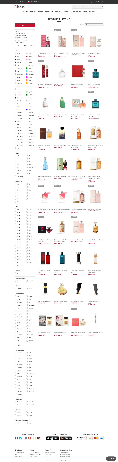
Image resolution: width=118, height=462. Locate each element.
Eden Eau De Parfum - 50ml (61, 115)
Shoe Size (19, 181)
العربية (91, 2)
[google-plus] (29, 438)
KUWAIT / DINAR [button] (35, 1)
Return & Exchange (34, 452)
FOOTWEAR (49, 12)
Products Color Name (22, 420)
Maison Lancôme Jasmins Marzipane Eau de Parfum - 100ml (94, 178)
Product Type (20, 293)
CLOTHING (32, 12)
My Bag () (100, 1)
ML (17, 207)
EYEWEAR (58, 12)
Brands (92, 12)
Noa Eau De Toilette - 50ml (60, 84)
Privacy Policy (33, 456)
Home (25, 12)
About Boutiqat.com (50, 452)
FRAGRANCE (77, 12)
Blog (46, 456)
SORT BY (82, 24)
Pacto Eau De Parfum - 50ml (44, 301)
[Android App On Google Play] (66, 438)
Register (22, 1)
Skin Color (19, 409)
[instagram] (25, 438)
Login (16, 1)
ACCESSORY (67, 12)
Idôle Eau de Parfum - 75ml (77, 239)
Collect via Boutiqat (65, 454)
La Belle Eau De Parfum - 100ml (62, 176)
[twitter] (20, 438)
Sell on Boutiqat (64, 452)
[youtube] (38, 438)
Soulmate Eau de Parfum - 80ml (62, 145)
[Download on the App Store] (52, 438)
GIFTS (85, 12)
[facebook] (16, 438)
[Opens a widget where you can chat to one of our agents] (111, 458)
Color (17, 51)
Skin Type (19, 399)
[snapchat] (34, 438)
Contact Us (48, 454)
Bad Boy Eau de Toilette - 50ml (78, 301)
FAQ (16, 454)
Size (17, 153)
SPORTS (41, 12)
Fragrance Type (20, 278)
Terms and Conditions (35, 454)
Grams (18, 270)
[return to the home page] (21, 6)
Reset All (24, 25)
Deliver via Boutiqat (65, 456)
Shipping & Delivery (19, 452)
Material (18, 286)
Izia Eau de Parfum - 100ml (60, 301)
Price (17, 31)
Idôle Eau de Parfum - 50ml (94, 209)
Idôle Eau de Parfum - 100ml (78, 53)
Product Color (20, 350)
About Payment (18, 456)
